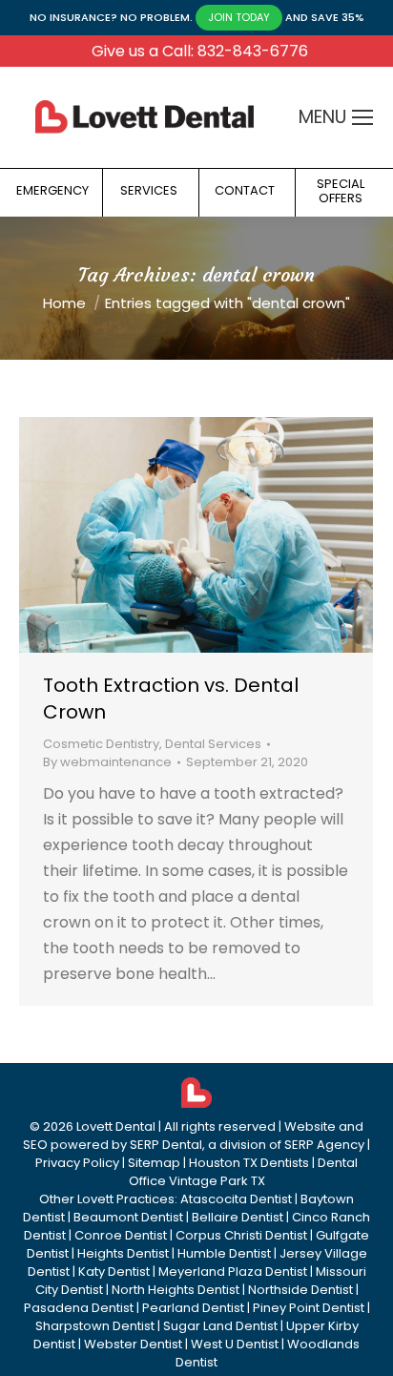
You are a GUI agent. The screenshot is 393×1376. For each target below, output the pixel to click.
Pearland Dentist (193, 1308)
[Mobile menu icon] (362, 117)
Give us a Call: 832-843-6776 (200, 51)
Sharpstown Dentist (95, 1326)
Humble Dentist (224, 1253)
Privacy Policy (77, 1163)
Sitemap (154, 1163)
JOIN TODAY (239, 17)
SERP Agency (324, 1145)
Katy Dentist (114, 1271)
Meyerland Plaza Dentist (232, 1271)
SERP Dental (166, 1145)
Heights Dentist (123, 1253)
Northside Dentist (300, 1290)
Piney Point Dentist (308, 1308)
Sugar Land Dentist (220, 1326)
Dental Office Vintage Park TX (244, 1172)
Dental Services (213, 744)
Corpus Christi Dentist (241, 1235)
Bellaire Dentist (237, 1217)
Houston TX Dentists (249, 1163)
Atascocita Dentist (236, 1199)
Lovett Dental (115, 1126)
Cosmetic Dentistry (101, 744)
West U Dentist (235, 1344)
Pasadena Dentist (79, 1308)
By (107, 762)
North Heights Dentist (175, 1290)
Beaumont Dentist (128, 1217)
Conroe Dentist (120, 1235)
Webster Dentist (133, 1344)
